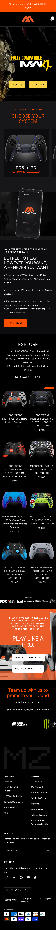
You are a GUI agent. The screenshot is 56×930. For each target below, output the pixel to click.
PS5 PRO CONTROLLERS (28, 669)
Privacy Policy (10, 807)
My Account (37, 787)
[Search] (11, 19)
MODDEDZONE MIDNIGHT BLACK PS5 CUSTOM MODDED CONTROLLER (41, 420)
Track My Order (38, 798)
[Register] (48, 851)
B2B (6, 813)
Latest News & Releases (11, 789)
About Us (8, 781)
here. (38, 702)
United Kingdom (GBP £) (16, 890)
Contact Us (36, 781)
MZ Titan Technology (14, 796)
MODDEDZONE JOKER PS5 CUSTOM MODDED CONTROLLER (41, 469)
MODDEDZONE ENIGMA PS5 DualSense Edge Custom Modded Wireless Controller (14, 521)
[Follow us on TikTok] (35, 877)
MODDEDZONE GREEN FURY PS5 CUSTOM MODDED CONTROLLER (42, 520)
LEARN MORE (15, 323)
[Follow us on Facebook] (7, 877)
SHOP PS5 (17, 85)
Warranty (35, 803)
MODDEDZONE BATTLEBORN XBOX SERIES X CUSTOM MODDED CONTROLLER (14, 471)
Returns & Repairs (40, 792)
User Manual (37, 809)
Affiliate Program (39, 815)
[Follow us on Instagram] (21, 877)
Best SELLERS (22, 377)
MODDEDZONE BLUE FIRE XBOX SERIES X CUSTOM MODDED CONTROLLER (14, 572)
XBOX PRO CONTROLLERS (28, 658)
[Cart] (50, 19)
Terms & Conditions (13, 802)
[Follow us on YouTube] (28, 877)
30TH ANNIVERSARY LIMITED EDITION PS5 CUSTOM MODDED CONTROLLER (41, 572)
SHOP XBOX (38, 85)
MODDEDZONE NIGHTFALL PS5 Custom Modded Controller (14, 419)
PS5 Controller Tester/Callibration (40, 822)
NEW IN (37, 377)
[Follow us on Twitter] (14, 877)
